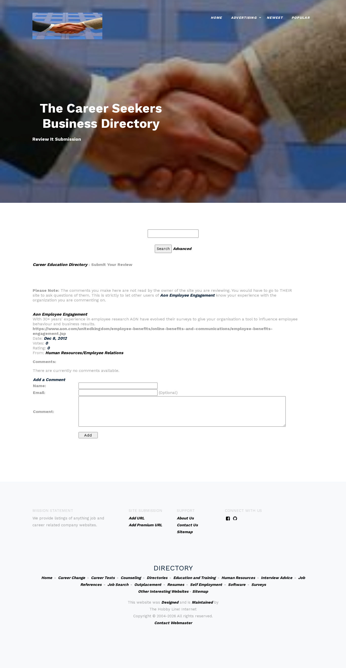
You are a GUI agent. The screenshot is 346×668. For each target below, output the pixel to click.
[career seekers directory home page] (67, 25)
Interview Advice (276, 577)
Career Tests (103, 577)
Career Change (71, 577)
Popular (301, 18)
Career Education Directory (60, 264)
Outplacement (147, 584)
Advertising (244, 18)
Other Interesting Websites (163, 591)
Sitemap (200, 591)
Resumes (175, 584)
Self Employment (206, 584)
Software (236, 584)
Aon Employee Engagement (60, 314)
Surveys (258, 584)
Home (216, 18)
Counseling (131, 577)
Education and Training (194, 577)
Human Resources (238, 577)
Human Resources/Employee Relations (84, 352)
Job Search (117, 584)
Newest (275, 18)
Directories (157, 577)
